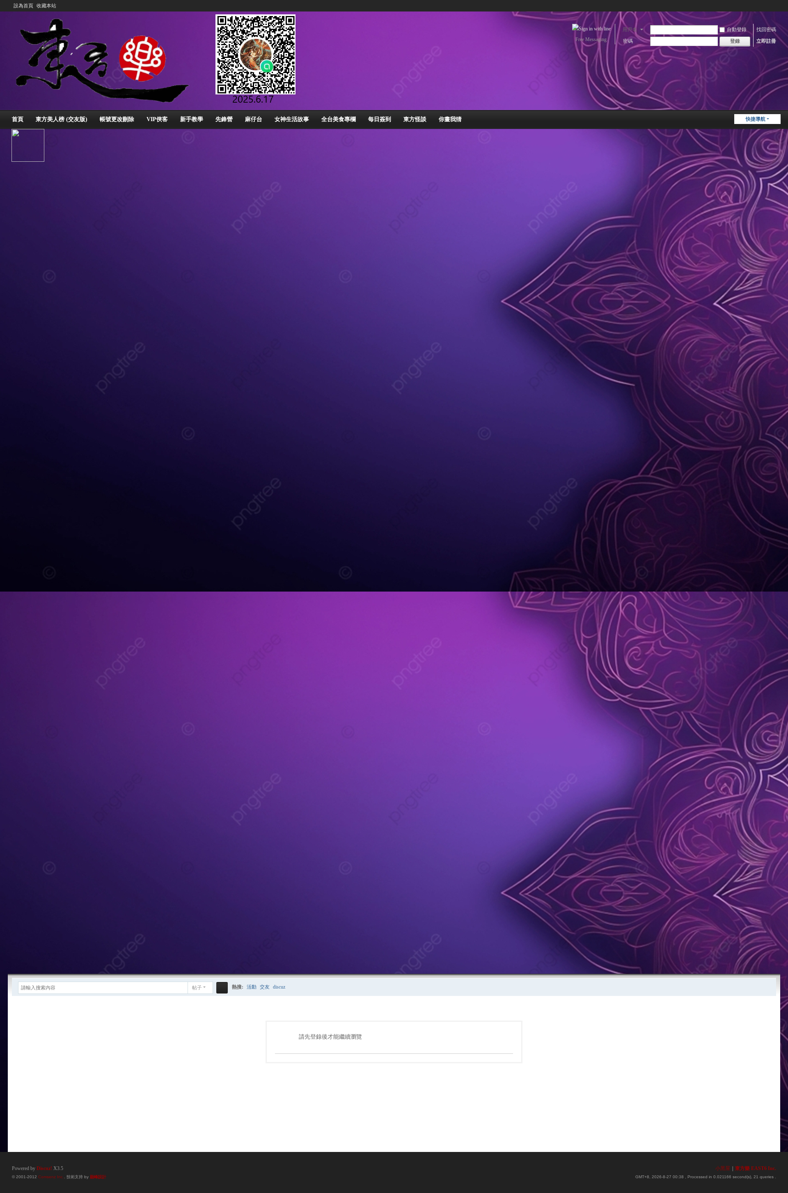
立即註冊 (766, 41)
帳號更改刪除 (117, 119)
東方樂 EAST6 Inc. (755, 1168)
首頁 (17, 119)
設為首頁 (23, 6)
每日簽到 (379, 119)
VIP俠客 (157, 119)
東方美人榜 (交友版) (61, 119)
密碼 (628, 41)
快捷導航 (755, 119)
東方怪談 (414, 119)
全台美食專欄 (338, 119)
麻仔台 (253, 119)
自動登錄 (737, 29)
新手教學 (191, 119)
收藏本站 (46, 6)
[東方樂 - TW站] (161, 58)
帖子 (197, 988)
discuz (279, 987)
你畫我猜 (450, 119)
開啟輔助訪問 (765, 5)
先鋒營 (224, 119)
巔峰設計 (98, 1177)
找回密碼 (766, 29)
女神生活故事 (292, 119)
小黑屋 (722, 1168)
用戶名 (630, 29)
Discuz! (44, 1168)
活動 (252, 987)
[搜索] (222, 987)
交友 (265, 987)
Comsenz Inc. (51, 1177)
